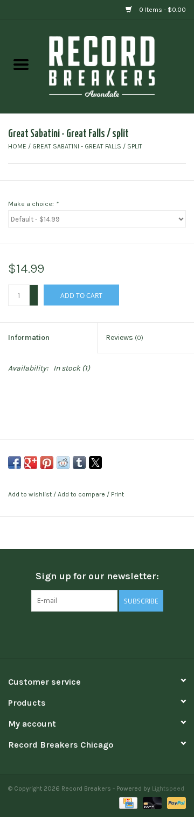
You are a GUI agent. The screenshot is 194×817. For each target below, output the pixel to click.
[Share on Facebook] (14, 462)
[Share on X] (95, 462)
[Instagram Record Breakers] (115, 633)
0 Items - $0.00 (161, 9)
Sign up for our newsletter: (97, 576)
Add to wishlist (30, 494)
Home (17, 146)
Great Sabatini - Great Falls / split (87, 146)
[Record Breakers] (118, 65)
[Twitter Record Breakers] (97, 633)
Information (29, 337)
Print (117, 494)
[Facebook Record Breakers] (78, 633)
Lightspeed (168, 788)
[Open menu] (21, 64)
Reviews (124, 337)
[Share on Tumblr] (79, 462)
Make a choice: (33, 204)
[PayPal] (174, 802)
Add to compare (82, 494)
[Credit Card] (127, 802)
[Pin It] (46, 462)
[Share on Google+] (30, 462)
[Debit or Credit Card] (151, 802)
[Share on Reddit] (63, 462)
